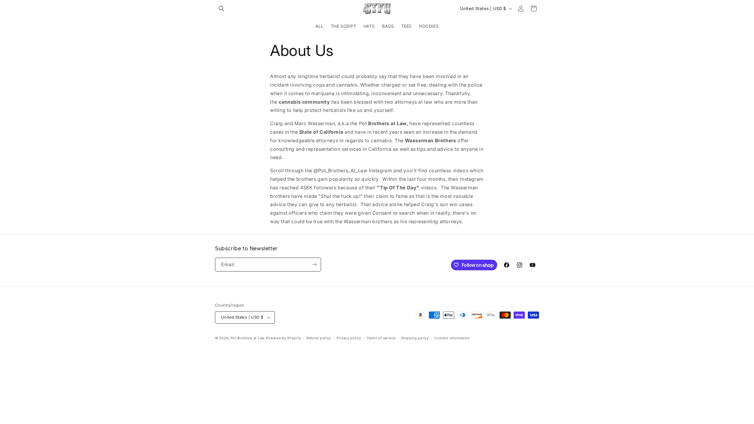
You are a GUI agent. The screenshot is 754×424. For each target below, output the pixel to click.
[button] (221, 8)
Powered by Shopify (283, 338)
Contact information (452, 338)
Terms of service (381, 338)
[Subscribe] (314, 264)
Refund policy (319, 338)
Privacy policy (349, 338)
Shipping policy (415, 338)
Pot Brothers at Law (248, 338)
